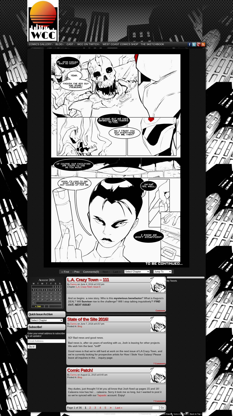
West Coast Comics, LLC (43, 21)
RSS (203, 44)
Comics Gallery (41, 44)
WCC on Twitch (88, 44)
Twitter (194, 44)
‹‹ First (65, 271)
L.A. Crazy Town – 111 (88, 279)
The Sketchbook (152, 44)
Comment (161, 310)
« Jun (38, 306)
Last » (118, 407)
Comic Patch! (80, 370)
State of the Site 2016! (87, 319)
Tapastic (102, 395)
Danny (73, 284)
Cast (71, 44)
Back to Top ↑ (196, 414)
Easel (168, 414)
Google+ (198, 44)
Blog (60, 44)
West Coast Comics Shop (120, 44)
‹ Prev (76, 271)
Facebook (189, 44)
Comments (159, 363)
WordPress (157, 414)
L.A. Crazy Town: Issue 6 (88, 287)
